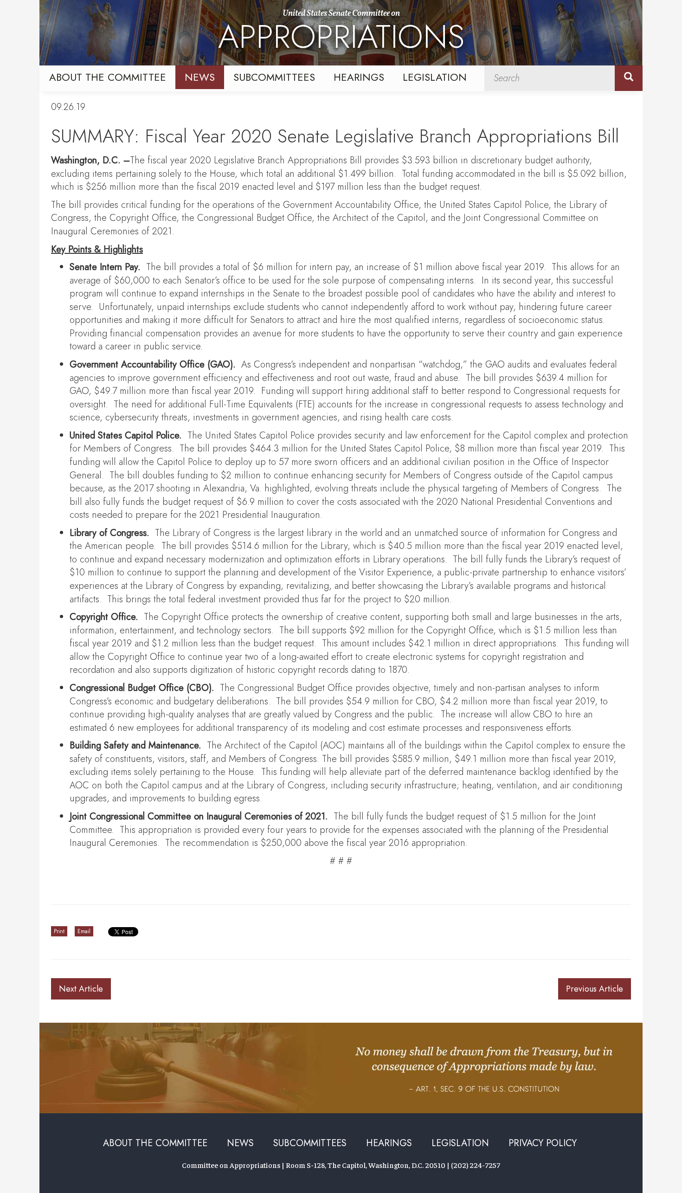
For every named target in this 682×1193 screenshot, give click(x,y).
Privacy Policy (542, 1143)
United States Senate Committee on (341, 34)
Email (83, 931)
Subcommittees (274, 77)
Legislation (435, 77)
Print (59, 931)
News (200, 77)
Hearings (359, 77)
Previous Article (594, 989)
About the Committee (107, 77)
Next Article (81, 989)
